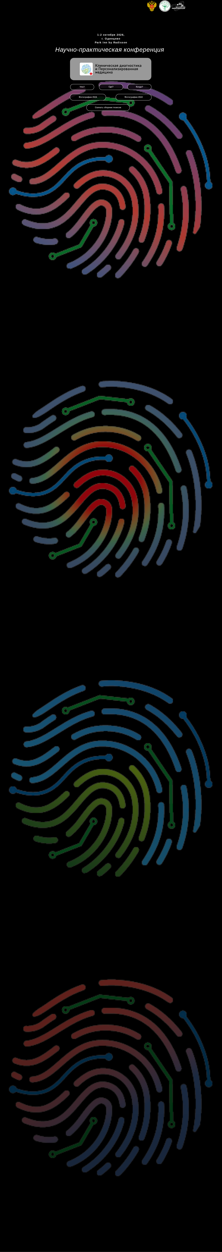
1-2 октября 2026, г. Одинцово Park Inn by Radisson (111, 38)
